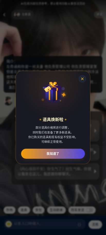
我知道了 (53, 154)
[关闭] (82, 78)
